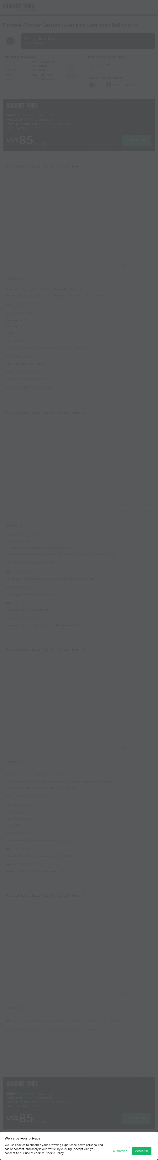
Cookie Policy (55, 1153)
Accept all (142, 1151)
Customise (120, 1151)
